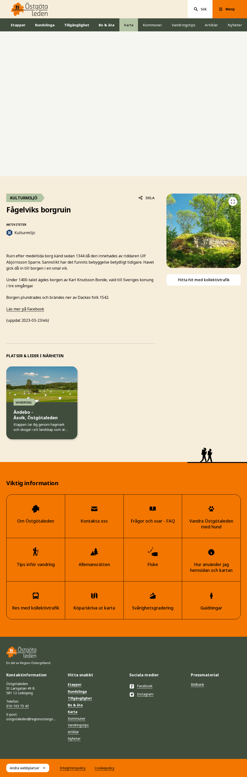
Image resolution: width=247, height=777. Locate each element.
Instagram (145, 694)
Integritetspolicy (73, 768)
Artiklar (211, 24)
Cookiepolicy (104, 768)
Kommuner (152, 24)
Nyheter (235, 24)
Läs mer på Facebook (25, 309)
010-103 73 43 (17, 706)
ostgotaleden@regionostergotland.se (31, 719)
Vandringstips (183, 24)
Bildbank (197, 684)
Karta (128, 24)
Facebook (144, 686)
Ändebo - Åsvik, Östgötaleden (36, 415)
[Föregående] (232, 201)
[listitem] (203, 231)
